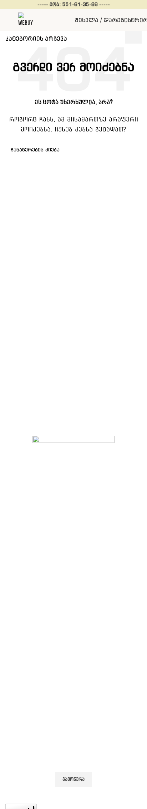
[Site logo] (25, 18)
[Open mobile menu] (8, 20)
